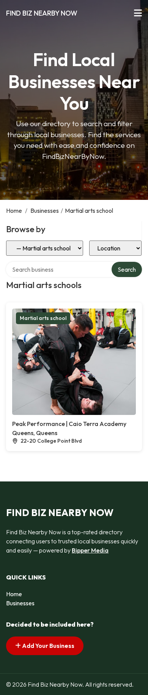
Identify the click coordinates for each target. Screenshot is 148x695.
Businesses (44, 210)
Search (127, 269)
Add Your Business (47, 645)
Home (14, 210)
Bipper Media (90, 550)
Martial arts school (43, 318)
